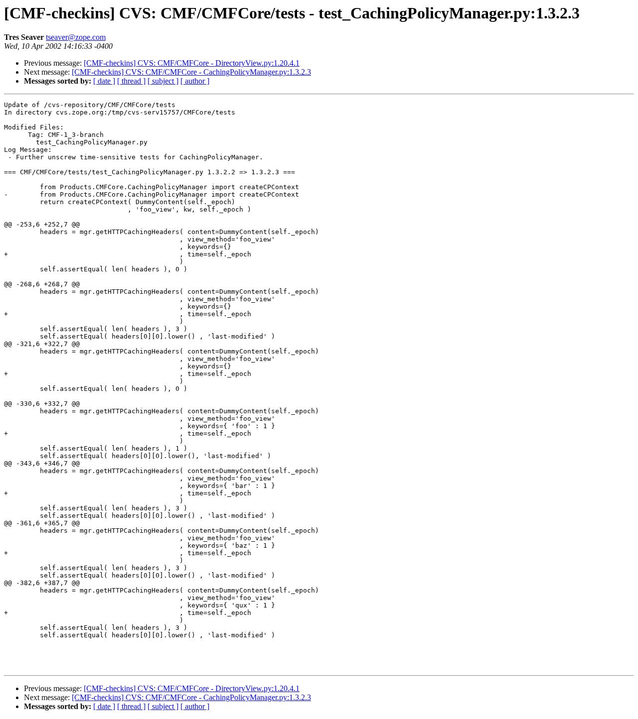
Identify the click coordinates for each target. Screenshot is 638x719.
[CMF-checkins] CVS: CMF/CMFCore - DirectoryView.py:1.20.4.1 (192, 63)
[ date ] (104, 81)
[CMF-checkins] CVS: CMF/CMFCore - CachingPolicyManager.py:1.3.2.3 (191, 72)
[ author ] (194, 81)
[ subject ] (163, 81)
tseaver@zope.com (76, 37)
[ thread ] (131, 81)
